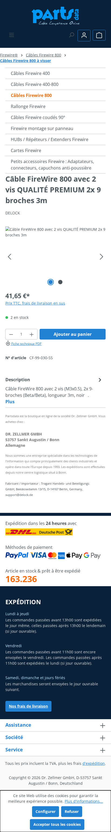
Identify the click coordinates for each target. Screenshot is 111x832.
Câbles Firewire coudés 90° (38, 117)
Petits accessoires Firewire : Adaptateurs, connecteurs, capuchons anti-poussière (52, 165)
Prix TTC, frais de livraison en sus (35, 303)
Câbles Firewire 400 (30, 73)
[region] (55, 256)
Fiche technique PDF (26, 343)
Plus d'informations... (84, 801)
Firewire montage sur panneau (42, 128)
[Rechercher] (71, 35)
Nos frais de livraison (28, 706)
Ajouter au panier (73, 334)
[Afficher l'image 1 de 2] (50, 282)
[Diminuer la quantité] (11, 334)
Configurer (46, 811)
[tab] (54, 390)
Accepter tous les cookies (57, 824)
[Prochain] (102, 256)
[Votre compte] (84, 35)
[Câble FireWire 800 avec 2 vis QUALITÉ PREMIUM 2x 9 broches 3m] (55, 256)
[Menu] (11, 35)
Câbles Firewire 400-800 (34, 84)
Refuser (72, 811)
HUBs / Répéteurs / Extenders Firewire (49, 139)
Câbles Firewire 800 (31, 95)
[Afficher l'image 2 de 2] (60, 282)
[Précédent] (9, 256)
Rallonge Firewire (28, 106)
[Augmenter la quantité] (31, 334)
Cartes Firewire (26, 150)
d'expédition (93, 763)
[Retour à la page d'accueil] (56, 15)
